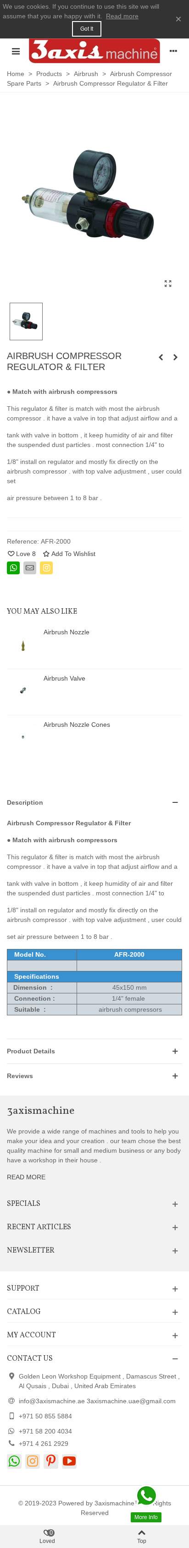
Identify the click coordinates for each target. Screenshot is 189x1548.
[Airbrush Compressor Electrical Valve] (160, 357)
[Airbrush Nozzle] (23, 645)
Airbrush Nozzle (66, 632)
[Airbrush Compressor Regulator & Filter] (175, 357)
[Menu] (15, 51)
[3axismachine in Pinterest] (51, 1461)
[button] (94, 802)
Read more (122, 16)
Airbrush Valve (64, 678)
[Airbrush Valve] (23, 692)
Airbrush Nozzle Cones (77, 724)
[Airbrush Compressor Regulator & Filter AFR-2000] (168, 284)
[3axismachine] (94, 50)
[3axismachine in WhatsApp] (14, 1461)
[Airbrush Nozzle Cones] (23, 738)
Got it (86, 29)
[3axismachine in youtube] (69, 1461)
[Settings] (173, 51)
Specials (23, 1204)
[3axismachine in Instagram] (32, 1461)
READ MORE (26, 1177)
